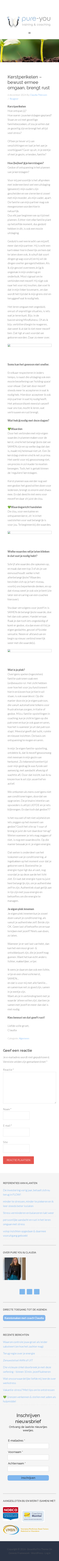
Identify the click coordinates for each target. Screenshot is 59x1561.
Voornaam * (15, 1452)
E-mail (7, 1125)
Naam (7, 1109)
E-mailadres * (16, 1440)
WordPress (37, 1553)
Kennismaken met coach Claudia (24, 1318)
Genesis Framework (19, 1553)
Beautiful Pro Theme (37, 1549)
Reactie (8, 1069)
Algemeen (24, 1038)
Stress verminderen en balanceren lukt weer (28, 1212)
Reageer (14, 98)
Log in (48, 1553)
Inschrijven (28, 1477)
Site (5, 1142)
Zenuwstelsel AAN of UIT (18, 1360)
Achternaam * (17, 1463)
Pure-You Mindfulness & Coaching (29, 21)
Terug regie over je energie (19, 1353)
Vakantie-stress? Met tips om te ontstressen (29, 1389)
